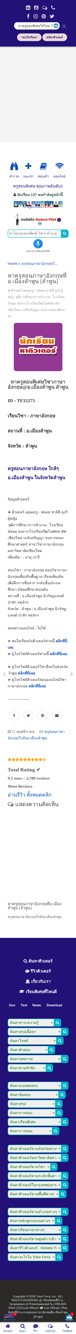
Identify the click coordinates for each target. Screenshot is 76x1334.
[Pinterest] (44, 16)
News (36, 1005)
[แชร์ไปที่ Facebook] (14, 716)
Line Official (51, 1307)
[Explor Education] (14, 166)
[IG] (35, 16)
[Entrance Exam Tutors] (43, 166)
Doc (12, 1005)
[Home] (28, 7)
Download (54, 1005)
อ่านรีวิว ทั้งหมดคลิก (29, 795)
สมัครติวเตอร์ (54, 37)
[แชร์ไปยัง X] (28, 716)
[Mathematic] (28, 166)
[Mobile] (53, 7)
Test (24, 1005)
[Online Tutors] (59, 166)
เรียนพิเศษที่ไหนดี (41, 991)
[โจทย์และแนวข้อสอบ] (69, 1317)
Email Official (29, 1307)
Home (12, 264)
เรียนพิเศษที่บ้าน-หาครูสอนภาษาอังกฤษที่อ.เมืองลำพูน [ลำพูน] (38, 1312)
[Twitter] (52, 16)
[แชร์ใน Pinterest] (42, 716)
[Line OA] (44, 7)
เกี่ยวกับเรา (40, 981)
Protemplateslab (39, 1304)
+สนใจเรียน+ (29, 37)
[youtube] (36, 7)
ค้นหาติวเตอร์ (39, 961)
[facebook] (28, 16)
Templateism (17, 1304)
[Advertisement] (38, 93)
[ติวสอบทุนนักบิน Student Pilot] (38, 224)
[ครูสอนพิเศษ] (38, 208)
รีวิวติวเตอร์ (40, 971)
